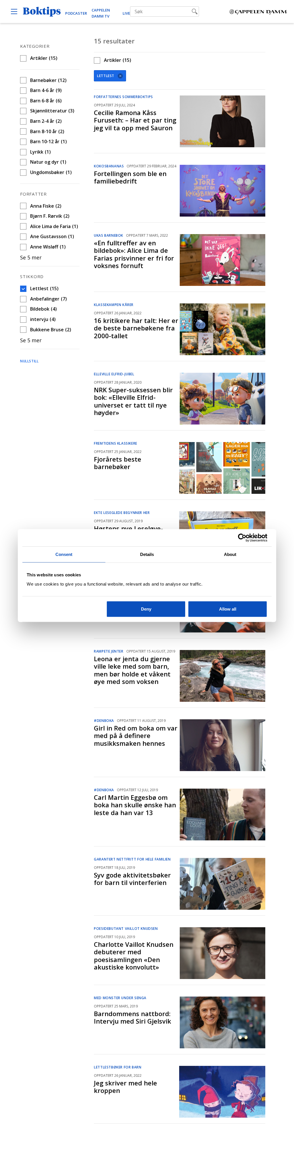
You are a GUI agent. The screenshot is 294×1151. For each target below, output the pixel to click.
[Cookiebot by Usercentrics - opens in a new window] (242, 538)
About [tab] (230, 554)
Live (126, 13)
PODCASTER (76, 13)
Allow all (227, 608)
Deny (146, 608)
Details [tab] (147, 554)
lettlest (105, 75)
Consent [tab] (64, 554)
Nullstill (29, 361)
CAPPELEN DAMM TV (101, 13)
